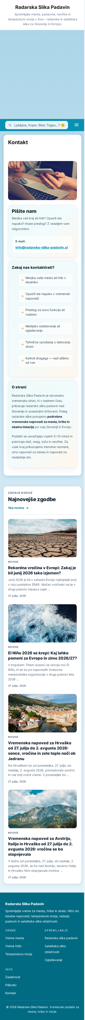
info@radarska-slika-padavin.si (41, 247)
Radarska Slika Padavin (42, 7)
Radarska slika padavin (61, 938)
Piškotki (10, 985)
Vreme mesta (14, 938)
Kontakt (10, 993)
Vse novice (18, 508)
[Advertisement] (42, 74)
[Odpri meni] (76, 125)
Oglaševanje (53, 960)
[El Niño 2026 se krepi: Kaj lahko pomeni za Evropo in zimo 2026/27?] (42, 623)
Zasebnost (12, 977)
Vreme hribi (13, 946)
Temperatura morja (18, 954)
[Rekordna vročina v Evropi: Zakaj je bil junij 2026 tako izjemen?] (42, 538)
